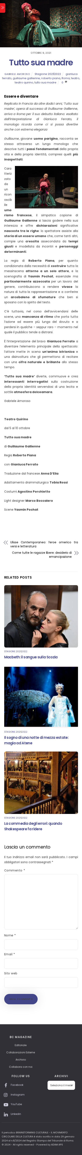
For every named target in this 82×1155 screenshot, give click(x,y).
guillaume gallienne (26, 78)
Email (9, 954)
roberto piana (50, 78)
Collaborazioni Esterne (20, 1052)
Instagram (17, 1094)
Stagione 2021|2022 (48, 74)
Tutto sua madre (41, 62)
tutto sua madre (45, 82)
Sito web (10, 973)
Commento (14, 870)
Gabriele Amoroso (17, 74)
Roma (66, 78)
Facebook (16, 1085)
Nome (10, 935)
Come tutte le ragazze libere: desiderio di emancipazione (42, 555)
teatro (75, 78)
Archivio (21, 1059)
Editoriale (20, 1045)
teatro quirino (24, 82)
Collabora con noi (20, 1067)
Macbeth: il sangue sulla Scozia (31, 657)
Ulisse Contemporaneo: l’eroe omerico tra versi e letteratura (44, 544)
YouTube (16, 1104)
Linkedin (15, 1114)
